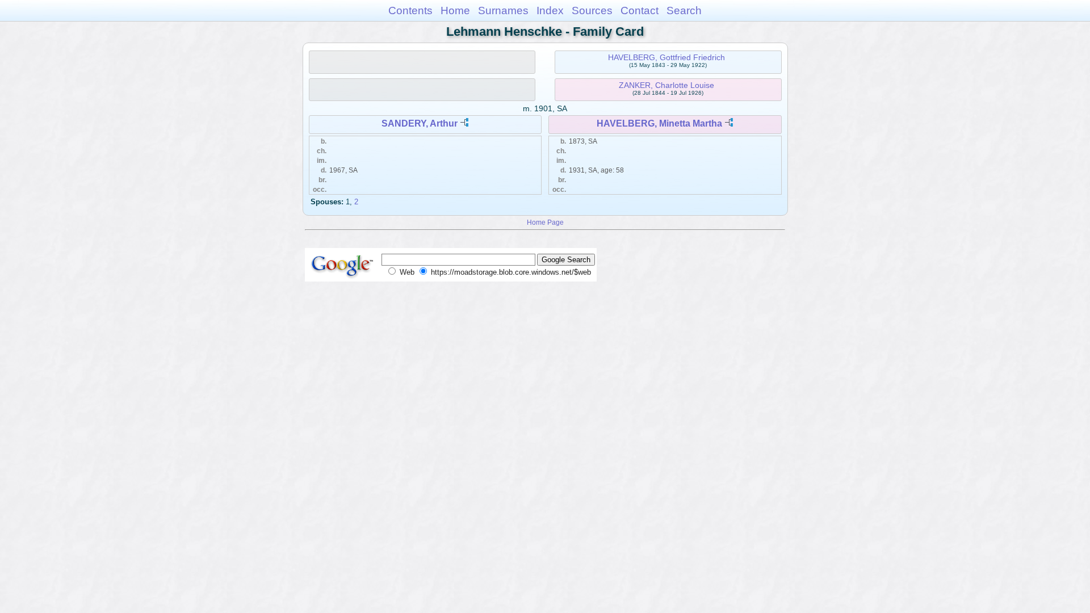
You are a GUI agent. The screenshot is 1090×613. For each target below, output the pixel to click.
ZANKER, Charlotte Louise (666, 85)
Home (455, 10)
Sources (592, 10)
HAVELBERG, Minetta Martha (659, 123)
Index (550, 10)
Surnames (503, 10)
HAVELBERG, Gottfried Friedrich (666, 57)
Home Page (545, 222)
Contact (640, 10)
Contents (410, 10)
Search (684, 10)
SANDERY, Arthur (420, 123)
